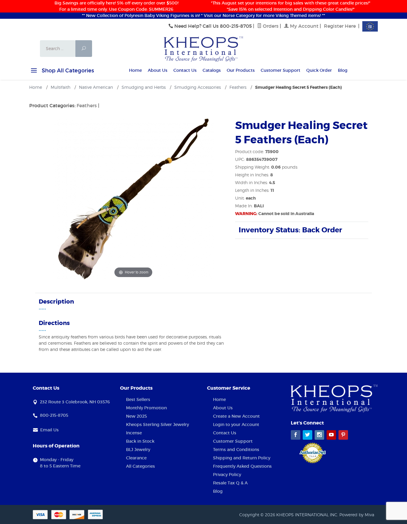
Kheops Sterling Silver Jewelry (157, 424)
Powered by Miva (356, 514)
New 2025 (136, 416)
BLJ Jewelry (138, 449)
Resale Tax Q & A (230, 483)
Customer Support (280, 70)
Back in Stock (140, 441)
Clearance (136, 458)
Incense (134, 433)
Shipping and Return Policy (241, 458)
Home (135, 70)
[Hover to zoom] (133, 198)
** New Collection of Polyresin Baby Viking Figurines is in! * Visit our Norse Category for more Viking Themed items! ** (203, 15)
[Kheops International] (203, 48)
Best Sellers (138, 399)
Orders (270, 26)
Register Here (340, 26)
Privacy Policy (227, 474)
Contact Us (185, 70)
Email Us (49, 430)
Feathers (87, 105)
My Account (304, 26)
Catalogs (212, 70)
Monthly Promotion (146, 408)
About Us (157, 70)
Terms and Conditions (236, 449)
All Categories (140, 466)
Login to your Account (236, 424)
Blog (342, 70)
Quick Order (319, 70)
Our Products (241, 70)
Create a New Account (236, 416)
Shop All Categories (67, 70)
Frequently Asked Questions (242, 466)
